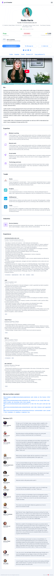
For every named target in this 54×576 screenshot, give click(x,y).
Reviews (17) (29, 54)
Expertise (16, 54)
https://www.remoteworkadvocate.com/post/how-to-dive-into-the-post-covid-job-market (26, 404)
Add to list (45, 46)
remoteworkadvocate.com (19, 241)
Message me (30, 46)
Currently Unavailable (11, 46)
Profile (11, 54)
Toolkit (22, 54)
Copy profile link (39, 54)
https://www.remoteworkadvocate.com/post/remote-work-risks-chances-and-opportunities (27, 407)
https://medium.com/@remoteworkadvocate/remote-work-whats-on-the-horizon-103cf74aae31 (26, 397)
